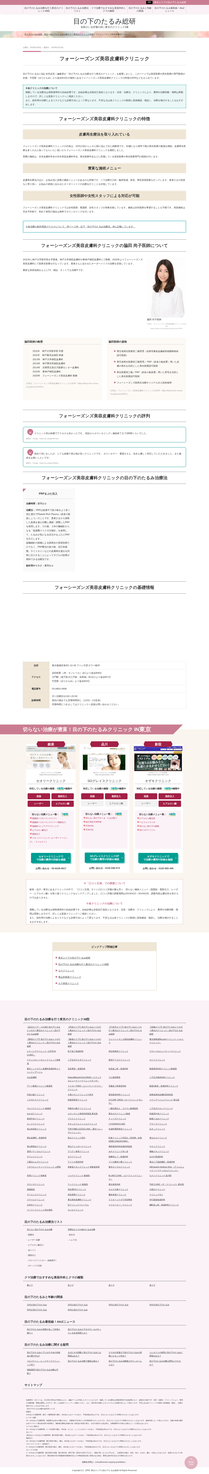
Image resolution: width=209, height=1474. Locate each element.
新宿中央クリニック (36, 1119)
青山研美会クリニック (37, 1146)
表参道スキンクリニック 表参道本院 (84, 1167)
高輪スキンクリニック (159, 1151)
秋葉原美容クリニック (77, 1100)
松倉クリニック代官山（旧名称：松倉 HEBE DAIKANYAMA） (125, 1140)
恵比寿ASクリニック (77, 1189)
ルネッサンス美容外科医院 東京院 (83, 1114)
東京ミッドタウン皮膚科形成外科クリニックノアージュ (43, 1070)
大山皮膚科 (32, 1077)
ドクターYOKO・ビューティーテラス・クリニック (85, 1088)
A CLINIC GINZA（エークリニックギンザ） (126, 1102)
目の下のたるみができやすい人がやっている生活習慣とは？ (84, 1331)
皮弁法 (72, 1235)
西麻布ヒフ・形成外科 (118, 1157)
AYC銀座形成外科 (157, 1200)
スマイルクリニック (36, 1200)
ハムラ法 (73, 1240)
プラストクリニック (76, 1119)
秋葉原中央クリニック (159, 1114)
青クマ (152, 1285)
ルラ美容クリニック (68, 983)
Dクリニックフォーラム (78, 1205)
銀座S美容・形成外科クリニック (163, 1086)
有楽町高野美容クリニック (120, 1129)
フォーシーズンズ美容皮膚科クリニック (125, 1041)
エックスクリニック (36, 1124)
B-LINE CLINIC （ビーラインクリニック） (125, 1177)
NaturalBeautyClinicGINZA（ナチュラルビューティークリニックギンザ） (84, 1079)
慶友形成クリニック (117, 1195)
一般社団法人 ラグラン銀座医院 (123, 1108)
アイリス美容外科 (75, 1162)
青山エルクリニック (158, 1138)
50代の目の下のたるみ (37, 1310)
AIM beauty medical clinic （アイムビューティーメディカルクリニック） (166, 1169)
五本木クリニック (35, 1205)
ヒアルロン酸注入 (36, 1245)
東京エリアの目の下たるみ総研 (170, 2)
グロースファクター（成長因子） (42, 1260)
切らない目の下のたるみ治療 (39, 1229)
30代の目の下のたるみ (119, 1305)
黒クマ (30, 1285)
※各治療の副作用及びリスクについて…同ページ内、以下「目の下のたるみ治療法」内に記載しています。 (80, 226)
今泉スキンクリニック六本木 (80, 1094)
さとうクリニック (157, 1060)
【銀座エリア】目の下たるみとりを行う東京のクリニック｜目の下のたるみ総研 (84, 1042)
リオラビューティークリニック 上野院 (44, 1167)
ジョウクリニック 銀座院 (79, 1175)
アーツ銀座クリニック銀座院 (39, 1086)
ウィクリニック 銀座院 (78, 1184)
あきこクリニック (157, 1129)
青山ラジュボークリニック (79, 1146)
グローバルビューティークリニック (165, 1051)
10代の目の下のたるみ (37, 1305)
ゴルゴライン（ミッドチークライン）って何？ (43, 1363)
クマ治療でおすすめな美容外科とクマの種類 (53, 1277)
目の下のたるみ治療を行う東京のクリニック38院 (83, 964)
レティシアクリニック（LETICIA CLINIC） (41, 1053)
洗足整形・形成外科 (76, 1069)
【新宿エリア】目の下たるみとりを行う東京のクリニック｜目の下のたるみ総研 (43, 1042)
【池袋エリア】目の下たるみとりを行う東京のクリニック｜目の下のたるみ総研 (166, 1030)
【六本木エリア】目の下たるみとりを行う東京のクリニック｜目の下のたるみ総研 (125, 1030)
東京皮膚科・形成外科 (37, 1138)
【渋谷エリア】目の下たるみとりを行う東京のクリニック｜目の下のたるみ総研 (84, 1030)
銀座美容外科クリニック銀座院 (163, 1069)
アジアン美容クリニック (78, 1151)
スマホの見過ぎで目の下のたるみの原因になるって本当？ (125, 1354)
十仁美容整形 (114, 1077)
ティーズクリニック (117, 1119)
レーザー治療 (34, 1240)
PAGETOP (191, 1463)
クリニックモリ (156, 1195)
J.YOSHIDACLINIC (117, 1124)
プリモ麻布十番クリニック (120, 1162)
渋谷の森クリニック (36, 1094)
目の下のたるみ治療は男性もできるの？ (165, 1363)
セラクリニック (66, 970)
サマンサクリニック (36, 1184)
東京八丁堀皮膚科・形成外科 (162, 1162)
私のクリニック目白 (76, 1138)
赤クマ (111, 1285)
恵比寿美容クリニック (118, 1051)
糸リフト (32, 1250)
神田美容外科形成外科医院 (120, 1146)
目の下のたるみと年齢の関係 (43, 1297)
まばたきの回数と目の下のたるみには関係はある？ (84, 1354)
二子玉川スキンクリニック (161, 1108)
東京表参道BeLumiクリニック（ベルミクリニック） (166, 1041)
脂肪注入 (32, 1255)
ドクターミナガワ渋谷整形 (120, 1200)
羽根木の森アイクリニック (79, 1108)
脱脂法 (31, 1235)
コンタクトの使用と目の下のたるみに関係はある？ (166, 1354)
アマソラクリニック (158, 1124)
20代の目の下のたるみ (78, 1305)
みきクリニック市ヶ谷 (118, 1151)
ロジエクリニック (75, 1210)
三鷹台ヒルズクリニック (37, 1162)
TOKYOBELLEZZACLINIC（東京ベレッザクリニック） (85, 1131)
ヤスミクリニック (157, 1146)
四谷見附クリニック (76, 1195)
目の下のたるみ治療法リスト (43, 1221)
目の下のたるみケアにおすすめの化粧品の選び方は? (43, 1354)
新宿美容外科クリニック (119, 1094)
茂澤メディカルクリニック (38, 1151)
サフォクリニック (35, 1157)
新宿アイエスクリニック (119, 1060)
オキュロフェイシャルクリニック (82, 1124)
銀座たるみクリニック (159, 1119)
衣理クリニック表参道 (37, 1175)
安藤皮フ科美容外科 (117, 1086)
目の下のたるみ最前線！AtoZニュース (49, 1321)
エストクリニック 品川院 (160, 1175)
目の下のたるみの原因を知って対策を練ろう (43, 1331)
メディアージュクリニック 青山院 (164, 1100)
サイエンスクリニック (37, 1195)
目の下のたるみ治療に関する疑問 (46, 1344)
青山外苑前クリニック (69, 977)
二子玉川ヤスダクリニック (79, 1060)
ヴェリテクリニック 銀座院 (39, 1108)
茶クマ (71, 1285)
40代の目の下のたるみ (159, 1305)
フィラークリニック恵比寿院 (39, 1210)
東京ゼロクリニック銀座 (119, 1114)
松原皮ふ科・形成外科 (118, 1069)
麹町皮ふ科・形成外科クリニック (164, 1205)
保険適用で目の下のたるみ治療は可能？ (42, 1371)
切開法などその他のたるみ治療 (81, 1229)
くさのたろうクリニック (37, 1100)
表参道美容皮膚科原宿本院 (161, 1094)
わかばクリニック (35, 1114)
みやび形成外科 (156, 1157)
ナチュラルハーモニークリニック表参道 (43, 1062)
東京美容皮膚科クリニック (79, 1200)
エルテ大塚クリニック (118, 1189)
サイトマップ (33, 1385)
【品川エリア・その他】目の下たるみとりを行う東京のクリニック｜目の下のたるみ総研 (43, 1030)
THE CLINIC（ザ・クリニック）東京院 (166, 1184)
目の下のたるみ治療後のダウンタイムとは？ (125, 1363)
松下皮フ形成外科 (75, 1051)
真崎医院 (31, 1189)
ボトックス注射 (35, 1266)
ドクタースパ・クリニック (120, 1205)
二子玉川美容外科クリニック (162, 1077)
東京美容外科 (114, 1184)
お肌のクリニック (157, 1189)
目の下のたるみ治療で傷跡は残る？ (83, 1361)
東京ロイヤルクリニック (119, 1167)
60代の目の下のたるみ (78, 1310)
